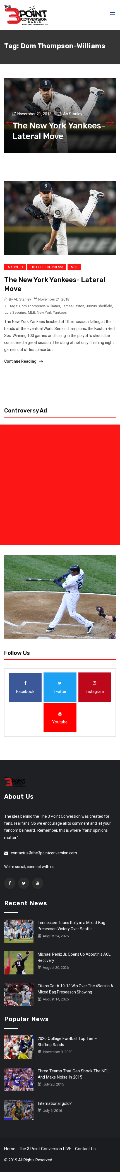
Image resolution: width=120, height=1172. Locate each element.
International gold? (55, 1103)
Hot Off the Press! (47, 267)
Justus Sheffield (99, 306)
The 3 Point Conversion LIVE (45, 1148)
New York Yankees (52, 312)
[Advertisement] (60, 485)
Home (9, 1148)
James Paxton (73, 306)
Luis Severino (15, 312)
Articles (15, 267)
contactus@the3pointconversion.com (44, 853)
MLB (74, 267)
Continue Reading (20, 361)
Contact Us (85, 1148)
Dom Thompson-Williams (39, 306)
